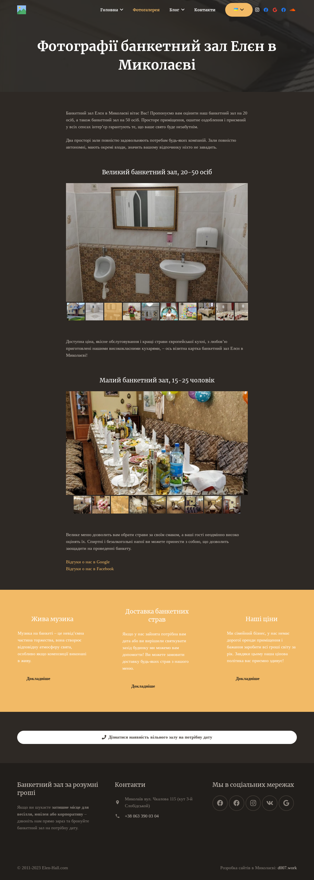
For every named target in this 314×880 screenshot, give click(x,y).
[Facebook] (266, 9)
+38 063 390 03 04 (142, 816)
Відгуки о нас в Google (88, 561)
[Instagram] (257, 9)
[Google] (274, 9)
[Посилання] (21, 9)
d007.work (287, 867)
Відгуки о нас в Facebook (90, 568)
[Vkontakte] (269, 803)
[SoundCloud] (292, 9)
